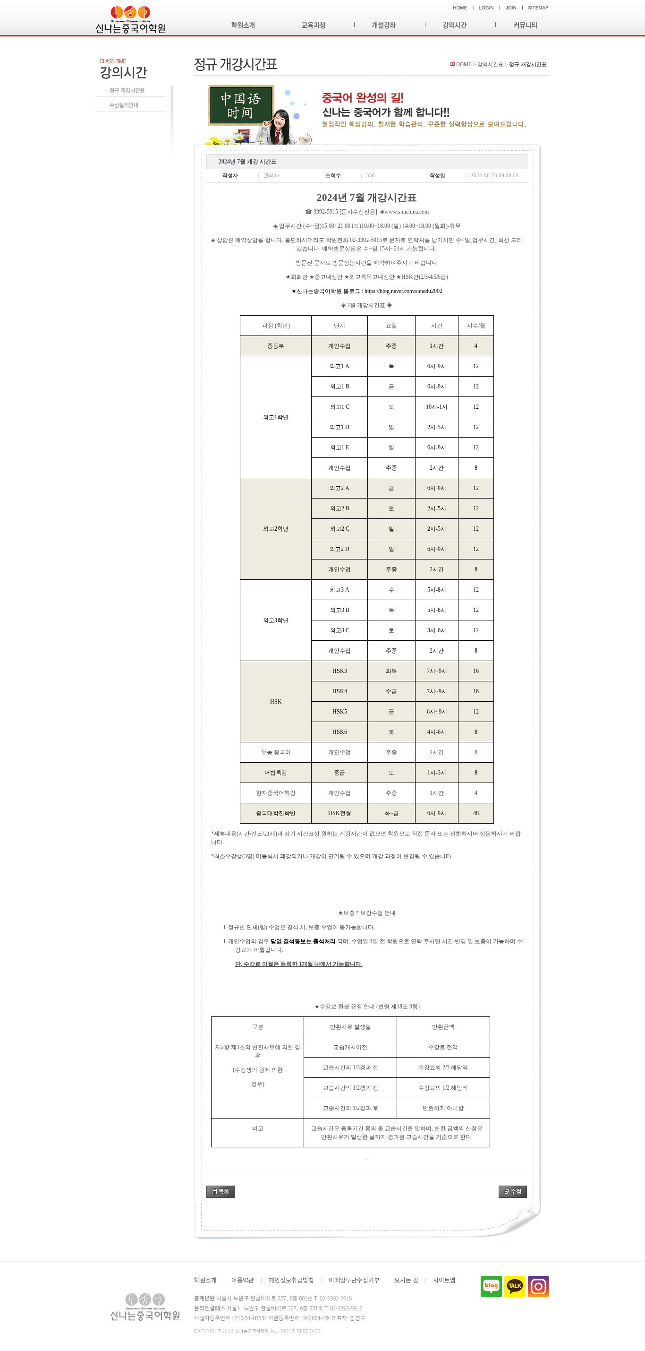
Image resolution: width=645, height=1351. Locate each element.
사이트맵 (444, 1280)
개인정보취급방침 (291, 1280)
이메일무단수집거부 (354, 1280)
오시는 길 (406, 1280)
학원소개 (205, 1280)
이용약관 (242, 1280)
